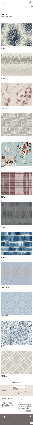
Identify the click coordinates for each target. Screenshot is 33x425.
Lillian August (3, 375)
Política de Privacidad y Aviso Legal (17, 393)
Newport (2, 345)
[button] (1, 82)
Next (19, 382)
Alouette (2, 47)
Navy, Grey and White (4, 315)
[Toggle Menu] (32, 6)
